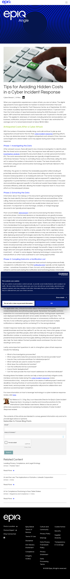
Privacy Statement (44, 553)
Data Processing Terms (44, 561)
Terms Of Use (30, 536)
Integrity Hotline (28, 557)
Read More (8, 470)
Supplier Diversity (58, 536)
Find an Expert (9, 530)
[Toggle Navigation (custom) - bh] (66, 2)
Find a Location (9, 526)
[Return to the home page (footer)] (6, 2)
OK (52, 303)
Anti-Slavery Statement (29, 546)
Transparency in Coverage (60, 543)
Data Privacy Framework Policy (45, 544)
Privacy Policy (45, 534)
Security (58, 531)
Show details (60, 297)
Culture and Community (44, 528)
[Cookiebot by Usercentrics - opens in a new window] (60, 274)
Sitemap (43, 538)
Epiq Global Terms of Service (29, 529)
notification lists (39, 265)
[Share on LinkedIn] (23, 97)
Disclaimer (29, 541)
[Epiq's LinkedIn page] (4, 538)
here (14, 395)
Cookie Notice (60, 527)
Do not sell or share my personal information (18, 303)
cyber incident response (44, 134)
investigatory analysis (12, 154)
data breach (23, 213)
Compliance (29, 552)
